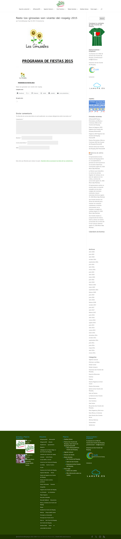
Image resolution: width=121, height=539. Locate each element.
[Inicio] (20, 445)
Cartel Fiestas (49, 457)
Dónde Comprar (93, 367)
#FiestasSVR (36, 9)
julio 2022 (91, 279)
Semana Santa (43, 525)
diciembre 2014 (93, 335)
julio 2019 (91, 295)
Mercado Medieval (44, 500)
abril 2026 (91, 252)
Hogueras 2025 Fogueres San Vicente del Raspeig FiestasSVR (97, 135)
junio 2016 (91, 315)
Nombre (18, 138)
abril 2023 (91, 274)
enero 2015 (92, 332)
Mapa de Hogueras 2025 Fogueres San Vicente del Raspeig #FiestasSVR (96, 129)
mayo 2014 (92, 348)
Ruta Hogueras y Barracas (96, 410)
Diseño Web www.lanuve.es (63, 536)
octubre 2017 (92, 305)
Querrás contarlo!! (24, 9)
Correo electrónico (21, 143)
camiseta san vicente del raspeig (48, 454)
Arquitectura (43, 444)
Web (17, 147)
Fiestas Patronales (94, 386)
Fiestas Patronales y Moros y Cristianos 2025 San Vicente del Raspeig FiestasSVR (97, 142)
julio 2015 (91, 325)
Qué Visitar (92, 403)
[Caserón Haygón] (30, 442)
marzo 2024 (92, 269)
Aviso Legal (94, 9)
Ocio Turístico (60, 9)
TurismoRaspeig (22, 21)
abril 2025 (91, 257)
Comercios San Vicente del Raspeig (48, 462)
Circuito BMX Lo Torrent (45, 459)
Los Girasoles (43, 492)
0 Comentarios (40, 21)
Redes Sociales (72, 9)
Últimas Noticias (93, 420)
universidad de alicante (45, 528)
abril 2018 (91, 300)
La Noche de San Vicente (95, 396)
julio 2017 (91, 307)
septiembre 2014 (93, 340)
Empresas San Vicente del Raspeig (48, 470)
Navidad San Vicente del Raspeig (48, 509)
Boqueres (42, 447)
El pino (41, 467)
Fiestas (91, 379)
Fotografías (42, 487)
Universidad (92, 422)
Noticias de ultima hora (96, 153)
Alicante (50, 442)
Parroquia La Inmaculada (46, 515)
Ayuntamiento (51, 444)
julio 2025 (91, 254)
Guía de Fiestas (93, 393)
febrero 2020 (92, 292)
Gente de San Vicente (72, 461)
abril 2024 (91, 267)
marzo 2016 (92, 320)
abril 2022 (91, 282)
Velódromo (92, 425)
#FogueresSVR (43, 442)
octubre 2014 (92, 337)
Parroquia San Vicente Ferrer (47, 517)
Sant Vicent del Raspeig (51, 520)
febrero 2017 (92, 312)
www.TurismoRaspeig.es (23, 536)
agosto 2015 (92, 322)
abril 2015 (91, 327)
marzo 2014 (92, 353)
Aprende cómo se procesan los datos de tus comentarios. (57, 161)
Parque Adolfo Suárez (51, 512)
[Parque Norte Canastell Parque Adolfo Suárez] (30, 462)
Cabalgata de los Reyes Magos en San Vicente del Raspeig (48, 450)
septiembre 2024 (93, 262)
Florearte (53, 484)
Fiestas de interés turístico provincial (46, 480)
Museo (41, 507)
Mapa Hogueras (44, 495)
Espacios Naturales (94, 374)
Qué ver (42, 520)
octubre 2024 (92, 259)
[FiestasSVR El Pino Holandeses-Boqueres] (20, 459)
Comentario (19, 119)
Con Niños (42, 464)
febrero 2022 (92, 284)
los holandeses (51, 492)
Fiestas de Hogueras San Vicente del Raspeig (48, 476)
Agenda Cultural (48, 9)
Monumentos (92, 398)
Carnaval (42, 457)
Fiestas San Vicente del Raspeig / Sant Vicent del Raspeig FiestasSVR (71, 444)
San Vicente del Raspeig (46, 522)
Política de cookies (72, 470)
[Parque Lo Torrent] (30, 456)
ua (53, 525)
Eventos (91, 377)
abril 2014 (91, 350)
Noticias (42, 512)
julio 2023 (91, 272)
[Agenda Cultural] (29, 449)
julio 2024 (91, 264)
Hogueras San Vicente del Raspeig (48, 489)
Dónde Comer (92, 364)
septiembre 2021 (93, 290)
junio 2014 (91, 345)
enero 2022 (92, 287)
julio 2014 (91, 343)
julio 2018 (91, 297)
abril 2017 (91, 310)
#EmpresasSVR (43, 439)
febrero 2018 (92, 302)
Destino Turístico (50, 464)
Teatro (50, 525)
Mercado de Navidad (45, 497)
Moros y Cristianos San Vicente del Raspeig (48, 503)
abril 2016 (91, 317)
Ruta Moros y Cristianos (95, 413)
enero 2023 (92, 277)
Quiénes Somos (84, 9)
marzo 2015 (92, 330)
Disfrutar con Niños (94, 362)
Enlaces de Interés (69, 454)
